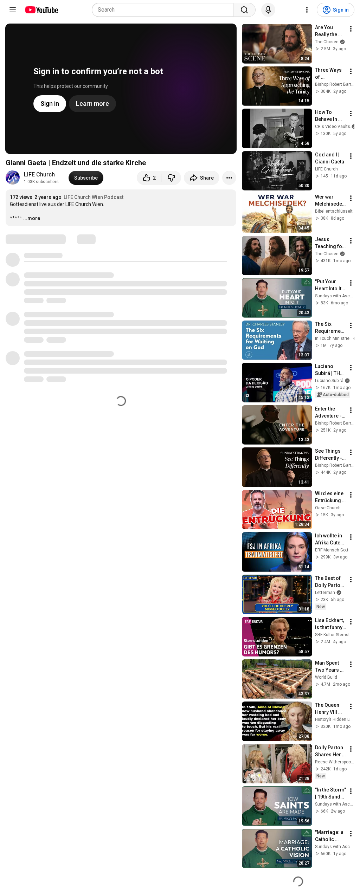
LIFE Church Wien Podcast (93, 197)
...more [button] (31, 218)
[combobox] (165, 10)
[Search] (244, 10)
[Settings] (307, 10)
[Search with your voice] (268, 10)
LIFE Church (39, 174)
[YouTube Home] (41, 10)
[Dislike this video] (171, 178)
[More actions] (229, 178)
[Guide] (12, 10)
